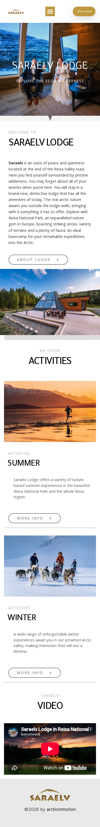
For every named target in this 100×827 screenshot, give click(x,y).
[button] (50, 11)
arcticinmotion (61, 809)
